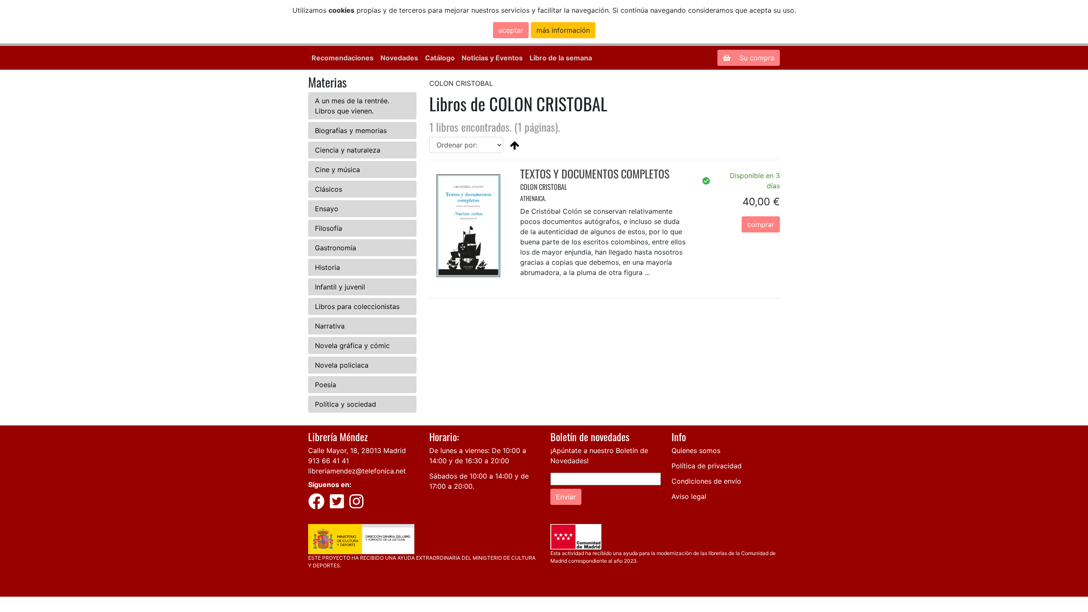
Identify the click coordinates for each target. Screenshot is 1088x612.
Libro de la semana (561, 58)
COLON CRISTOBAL (543, 187)
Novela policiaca (341, 365)
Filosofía (328, 228)
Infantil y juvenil (340, 287)
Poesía (325, 384)
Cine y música (337, 169)
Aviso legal (689, 496)
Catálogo (440, 58)
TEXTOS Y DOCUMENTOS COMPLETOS (594, 173)
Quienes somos (696, 450)
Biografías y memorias (351, 130)
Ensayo (326, 208)
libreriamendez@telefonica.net (357, 471)
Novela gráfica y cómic (352, 345)
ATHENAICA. (533, 198)
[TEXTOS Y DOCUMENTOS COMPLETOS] (468, 225)
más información (563, 30)
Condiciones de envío (706, 481)
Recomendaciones (343, 58)
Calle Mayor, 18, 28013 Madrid (357, 450)
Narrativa (330, 326)
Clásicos (328, 189)
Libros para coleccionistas (357, 306)
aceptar (511, 30)
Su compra (755, 58)
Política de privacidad (707, 466)
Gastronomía (335, 248)
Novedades (399, 58)
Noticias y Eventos (492, 58)
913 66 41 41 (328, 460)
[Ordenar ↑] (515, 145)
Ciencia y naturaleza (347, 150)
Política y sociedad (345, 404)
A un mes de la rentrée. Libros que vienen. (352, 105)
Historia (327, 267)
